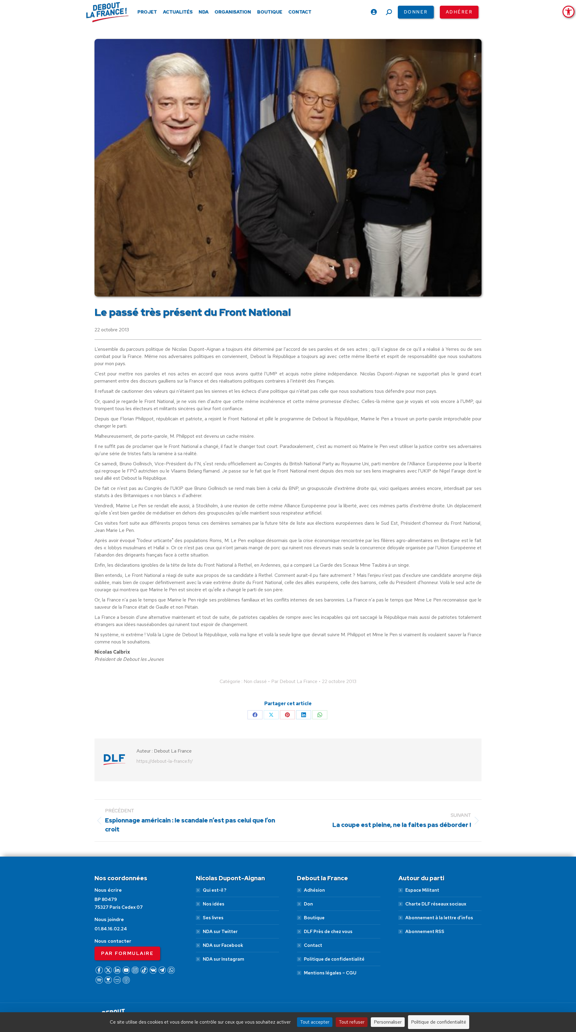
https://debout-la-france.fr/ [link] (164, 761)
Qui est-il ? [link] (214, 890)
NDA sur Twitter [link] (220, 932)
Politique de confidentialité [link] (334, 959)
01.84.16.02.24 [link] (110, 929)
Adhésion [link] (314, 890)
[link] (568, 12)
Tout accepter (314, 1022)
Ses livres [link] (213, 918)
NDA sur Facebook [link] (223, 945)
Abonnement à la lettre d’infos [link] (439, 918)
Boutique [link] (314, 918)
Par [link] (294, 681)
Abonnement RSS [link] (424, 932)
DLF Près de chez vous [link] (328, 932)
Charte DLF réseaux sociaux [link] (435, 904)
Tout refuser (351, 1022)
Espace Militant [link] (422, 890)
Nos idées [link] (213, 904)
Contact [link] (313, 945)
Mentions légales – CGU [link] (330, 973)
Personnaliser (388, 1022)
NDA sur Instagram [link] (223, 959)
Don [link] (308, 904)
